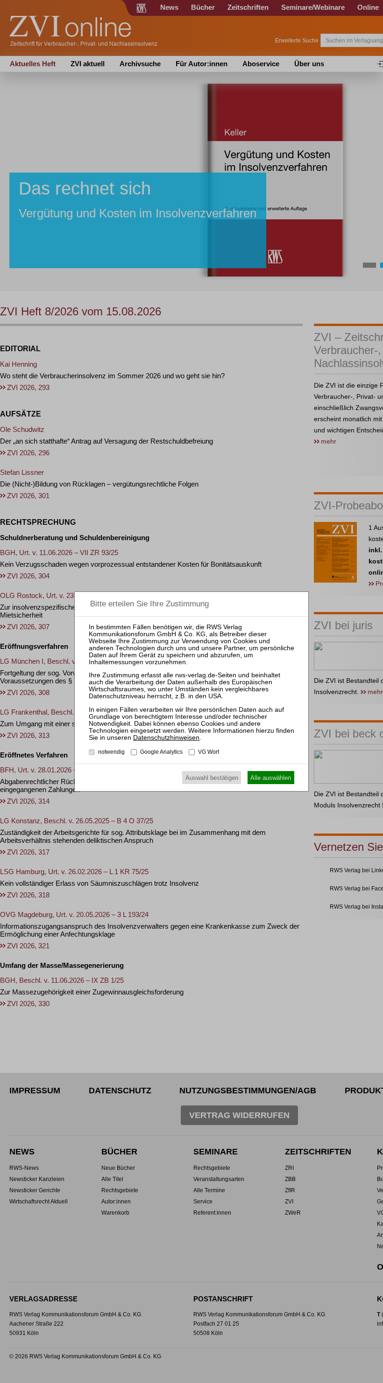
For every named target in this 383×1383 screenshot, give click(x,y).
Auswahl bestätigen (211, 777)
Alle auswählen (270, 777)
